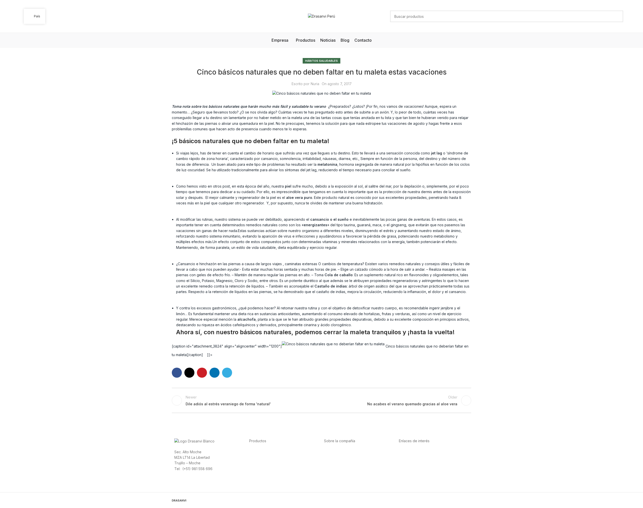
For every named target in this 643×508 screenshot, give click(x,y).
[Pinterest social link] (202, 373)
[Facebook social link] (177, 373)
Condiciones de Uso (416, 457)
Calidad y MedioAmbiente (420, 474)
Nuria (315, 84)
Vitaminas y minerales (267, 468)
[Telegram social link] (227, 373)
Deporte (256, 457)
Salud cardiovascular (266, 463)
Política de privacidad (417, 451)
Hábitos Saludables (321, 61)
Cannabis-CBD (261, 474)
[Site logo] (321, 16)
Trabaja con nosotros (341, 468)
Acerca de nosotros (340, 451)
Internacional (334, 457)
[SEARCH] (617, 16)
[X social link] (189, 373)
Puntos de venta (337, 463)
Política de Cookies (415, 468)
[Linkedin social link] (214, 373)
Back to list (322, 401)
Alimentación (259, 451)
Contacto (331, 474)
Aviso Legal (408, 463)
